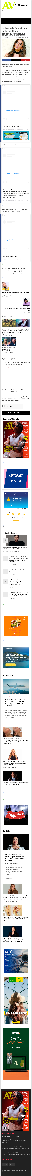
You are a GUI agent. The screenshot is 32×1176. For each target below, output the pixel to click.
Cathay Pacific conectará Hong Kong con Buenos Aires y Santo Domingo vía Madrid (15, 702)
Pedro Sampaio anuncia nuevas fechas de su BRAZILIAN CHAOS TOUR (15, 548)
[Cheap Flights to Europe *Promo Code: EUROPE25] (16, 657)
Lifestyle (11, 696)
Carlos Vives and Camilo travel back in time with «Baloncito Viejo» (8, 331)
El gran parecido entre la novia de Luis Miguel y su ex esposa (8, 349)
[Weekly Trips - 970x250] (16, 277)
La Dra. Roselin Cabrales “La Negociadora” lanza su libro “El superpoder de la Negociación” (13, 940)
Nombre (4, 389)
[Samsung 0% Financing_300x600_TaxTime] (16, 640)
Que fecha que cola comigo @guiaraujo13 (13, 126)
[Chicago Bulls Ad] (16, 462)
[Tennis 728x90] (16, 10)
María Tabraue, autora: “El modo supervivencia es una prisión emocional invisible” (15, 858)
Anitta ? (20, 129)
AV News (23, 35)
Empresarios (12, 852)
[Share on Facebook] (6, 60)
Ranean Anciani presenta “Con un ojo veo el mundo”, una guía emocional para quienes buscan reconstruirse (16, 897)
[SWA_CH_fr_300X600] (16, 799)
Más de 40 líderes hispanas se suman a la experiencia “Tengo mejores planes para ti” (15, 918)
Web (22, 389)
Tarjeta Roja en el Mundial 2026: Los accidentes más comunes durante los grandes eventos (14, 763)
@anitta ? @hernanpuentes (10, 256)
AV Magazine (5, 37)
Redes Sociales (25, 37)
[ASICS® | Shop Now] (16, 792)
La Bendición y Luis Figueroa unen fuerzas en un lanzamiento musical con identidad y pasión (18, 582)
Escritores (18, 852)
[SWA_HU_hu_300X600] (16, 526)
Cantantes (18, 37)
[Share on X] (16, 60)
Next (28, 306)
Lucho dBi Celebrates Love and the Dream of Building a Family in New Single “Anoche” (19, 594)
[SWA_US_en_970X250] (16, 264)
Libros (22, 852)
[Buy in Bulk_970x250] (16, 205)
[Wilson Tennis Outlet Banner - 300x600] (16, 604)
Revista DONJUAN (22, 259)
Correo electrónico (14, 390)
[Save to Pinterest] (25, 60)
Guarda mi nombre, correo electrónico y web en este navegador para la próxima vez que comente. (16, 398)
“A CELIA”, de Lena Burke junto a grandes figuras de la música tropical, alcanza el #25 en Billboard (19, 559)
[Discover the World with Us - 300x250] (16, 1084)
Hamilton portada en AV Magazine (16, 570)
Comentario (5, 368)
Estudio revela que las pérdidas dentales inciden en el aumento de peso (16, 783)
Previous (5, 290)
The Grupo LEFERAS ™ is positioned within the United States (23, 330)
